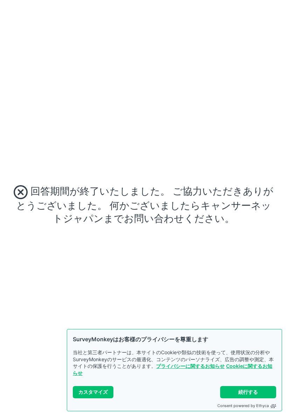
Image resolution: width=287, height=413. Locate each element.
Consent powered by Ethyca (243, 405)
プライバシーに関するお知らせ (190, 366)
